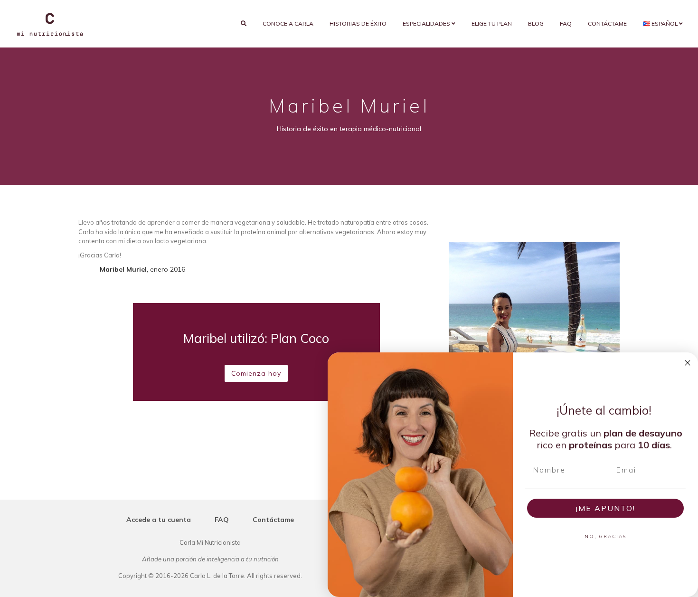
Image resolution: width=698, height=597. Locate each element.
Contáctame (607, 23)
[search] (243, 23)
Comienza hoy (256, 373)
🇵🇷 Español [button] (661, 23)
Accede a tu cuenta (158, 519)
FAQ (566, 23)
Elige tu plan (492, 23)
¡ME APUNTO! (605, 508)
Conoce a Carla (288, 23)
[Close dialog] (687, 363)
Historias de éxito (358, 23)
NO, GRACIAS (605, 536)
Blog (536, 23)
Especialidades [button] (427, 23)
